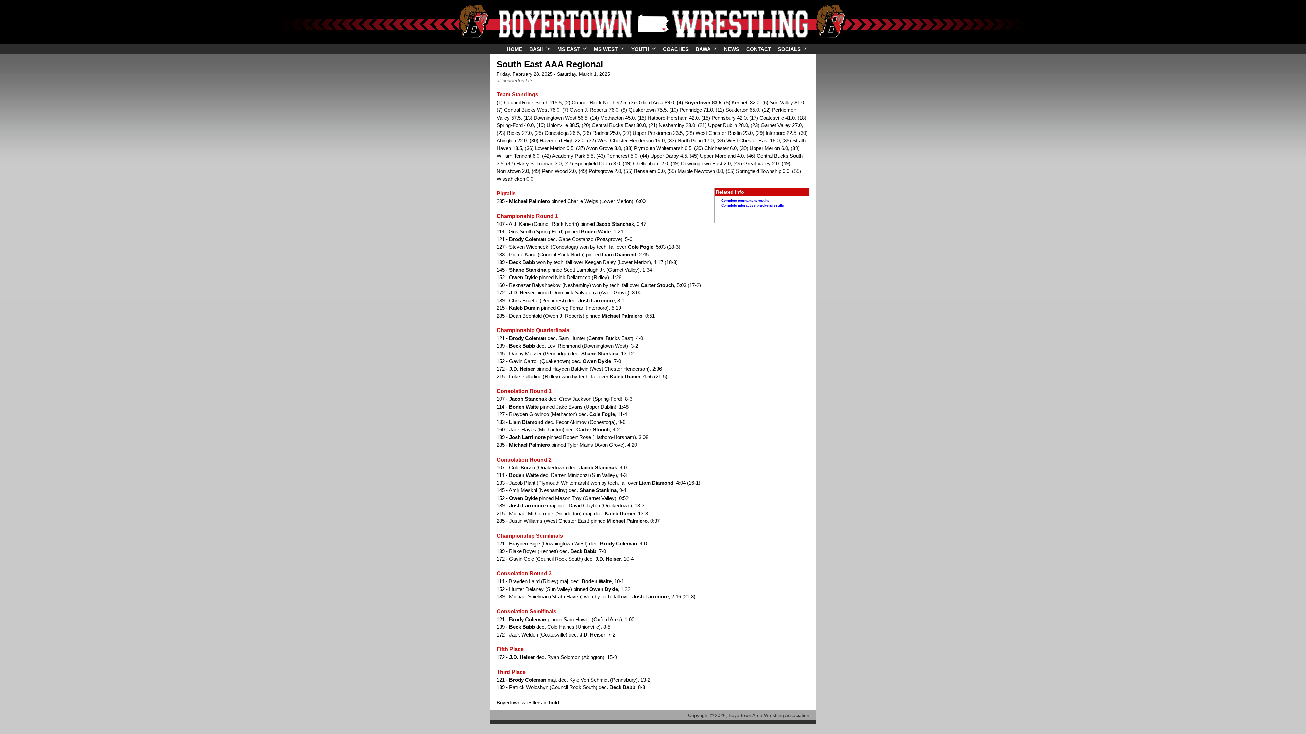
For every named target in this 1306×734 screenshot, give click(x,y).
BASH (537, 49)
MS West (606, 49)
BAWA (704, 49)
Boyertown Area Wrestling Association (769, 715)
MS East (569, 49)
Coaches (676, 49)
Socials (790, 49)
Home (514, 49)
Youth (641, 49)
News (731, 49)
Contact (758, 49)
